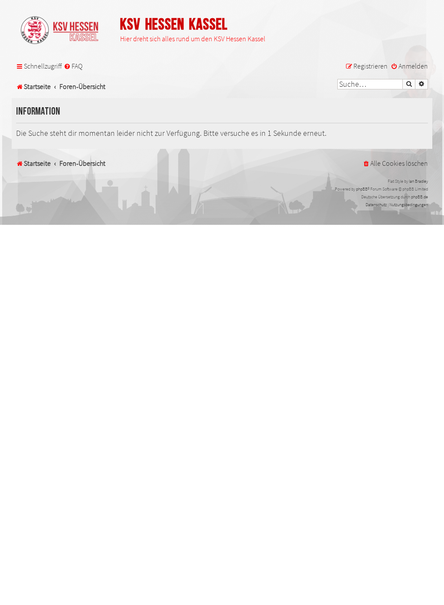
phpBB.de (419, 197)
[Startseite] (64, 31)
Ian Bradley (418, 181)
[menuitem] (73, 66)
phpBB (362, 189)
